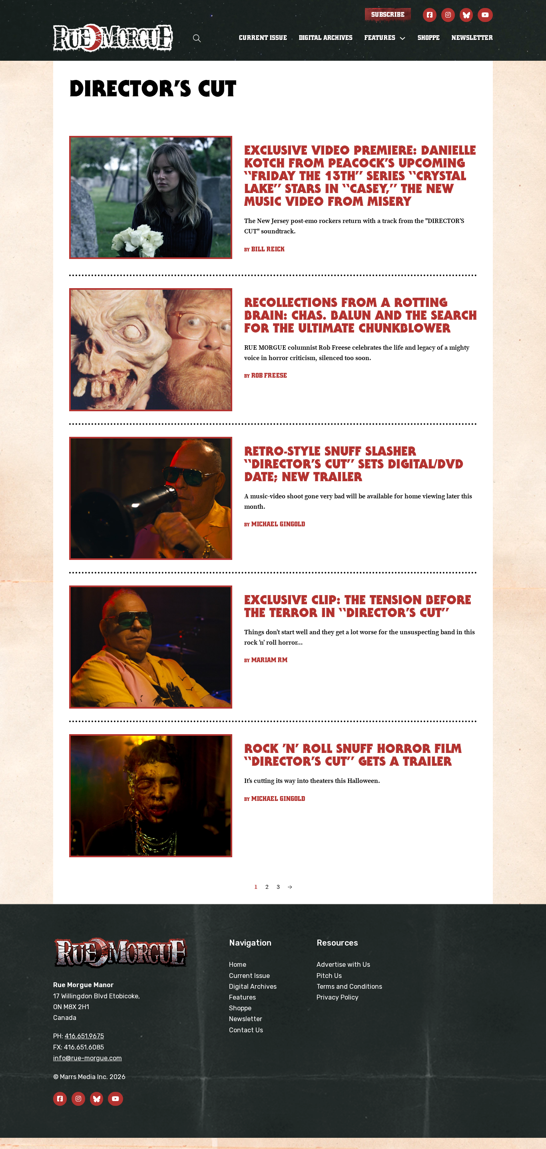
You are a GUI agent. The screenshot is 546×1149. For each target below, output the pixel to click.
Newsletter (472, 38)
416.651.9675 (84, 1036)
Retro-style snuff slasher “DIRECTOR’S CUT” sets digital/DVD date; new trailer (353, 463)
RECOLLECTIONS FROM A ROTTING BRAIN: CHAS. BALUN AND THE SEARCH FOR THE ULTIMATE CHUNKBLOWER (360, 315)
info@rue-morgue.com (87, 1058)
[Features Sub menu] (402, 38)
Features (242, 997)
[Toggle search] (197, 38)
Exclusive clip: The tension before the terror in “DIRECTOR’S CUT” (357, 606)
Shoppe (429, 38)
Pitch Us (329, 976)
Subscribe (388, 14)
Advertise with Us (343, 964)
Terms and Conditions (349, 986)
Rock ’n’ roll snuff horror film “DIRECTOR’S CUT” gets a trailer (353, 755)
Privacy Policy (338, 997)
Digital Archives (326, 38)
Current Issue (263, 38)
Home (237, 964)
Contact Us (246, 1030)
